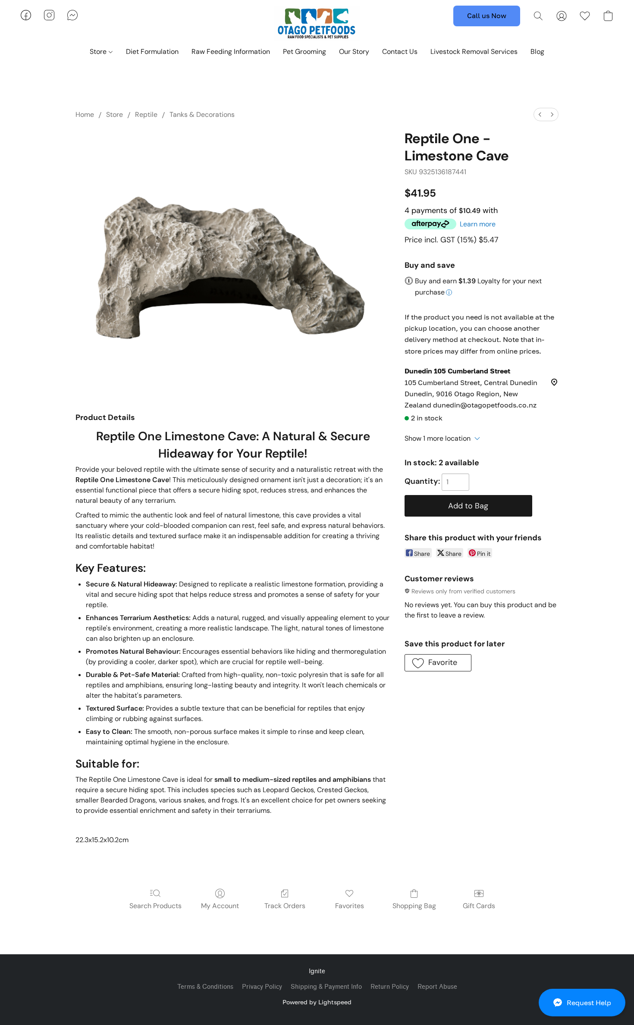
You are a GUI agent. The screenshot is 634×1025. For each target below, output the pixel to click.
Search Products (155, 905)
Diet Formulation (152, 51)
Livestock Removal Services (474, 51)
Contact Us (399, 51)
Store (99, 51)
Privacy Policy (262, 987)
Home (84, 114)
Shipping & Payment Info (326, 987)
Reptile (146, 114)
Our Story (354, 51)
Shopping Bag (414, 905)
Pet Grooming (304, 51)
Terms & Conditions (205, 987)
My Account (220, 905)
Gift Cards (479, 905)
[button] (582, 1002)
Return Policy (389, 987)
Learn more (478, 224)
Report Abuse (437, 987)
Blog (537, 51)
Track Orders (284, 905)
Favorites (349, 905)
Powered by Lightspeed (317, 1002)
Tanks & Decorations (202, 114)
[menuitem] (540, 114)
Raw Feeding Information (230, 51)
